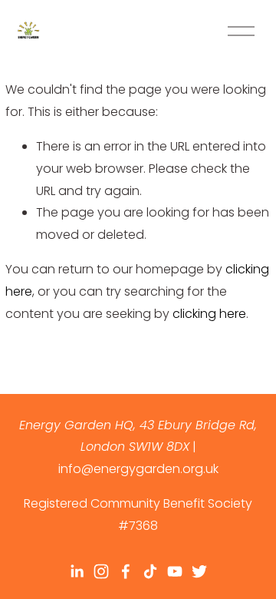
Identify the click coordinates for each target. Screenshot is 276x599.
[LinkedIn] (76, 571)
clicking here (209, 314)
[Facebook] (125, 571)
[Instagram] (101, 571)
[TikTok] (150, 571)
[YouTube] (174, 571)
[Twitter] (199, 571)
